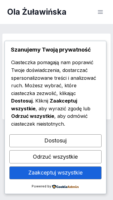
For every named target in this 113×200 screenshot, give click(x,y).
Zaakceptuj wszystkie (55, 172)
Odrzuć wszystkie (55, 157)
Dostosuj (55, 140)
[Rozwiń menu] (100, 11)
